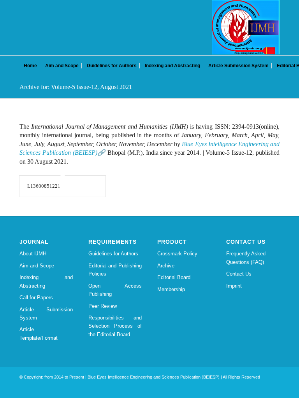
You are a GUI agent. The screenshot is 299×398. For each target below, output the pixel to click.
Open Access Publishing (115, 290)
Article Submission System (46, 314)
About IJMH (32, 254)
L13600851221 (43, 186)
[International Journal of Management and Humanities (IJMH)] (246, 27)
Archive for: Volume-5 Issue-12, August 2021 (75, 87)
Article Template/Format (38, 333)
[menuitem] (30, 65)
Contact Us (239, 274)
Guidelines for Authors (113, 254)
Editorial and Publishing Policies (115, 270)
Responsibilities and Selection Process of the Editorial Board (115, 326)
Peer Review (102, 306)
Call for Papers (36, 297)
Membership (171, 289)
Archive (165, 266)
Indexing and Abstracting (46, 281)
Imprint (234, 286)
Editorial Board (173, 277)
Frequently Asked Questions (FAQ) (246, 258)
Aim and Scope (36, 266)
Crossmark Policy (177, 254)
